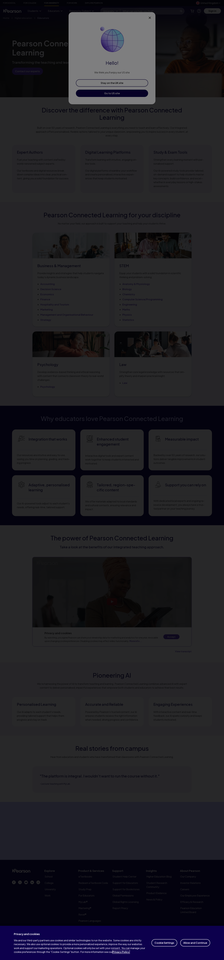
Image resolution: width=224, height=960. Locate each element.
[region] (112, 943)
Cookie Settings (164, 942)
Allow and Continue (195, 942)
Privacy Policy (121, 951)
